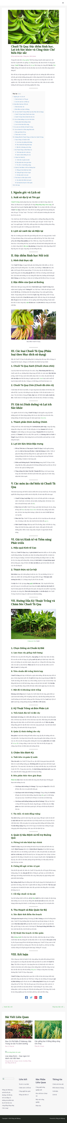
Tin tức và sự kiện (24, 1084)
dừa (34, 503)
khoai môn (33, 509)
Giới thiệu (55, 1091)
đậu (43, 795)
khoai (23, 509)
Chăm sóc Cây (32, 641)
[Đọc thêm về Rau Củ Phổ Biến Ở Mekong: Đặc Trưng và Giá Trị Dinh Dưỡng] (18, 1029)
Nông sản (26, 56)
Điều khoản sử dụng (58, 1087)
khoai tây (43, 418)
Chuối (16, 65)
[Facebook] (26, 997)
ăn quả (33, 65)
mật (27, 302)
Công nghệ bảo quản (24, 1091)
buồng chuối (17, 937)
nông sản (33, 969)
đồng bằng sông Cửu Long (43, 204)
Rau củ (7, 1046)
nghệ (31, 583)
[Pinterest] (36, 997)
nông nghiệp (25, 60)
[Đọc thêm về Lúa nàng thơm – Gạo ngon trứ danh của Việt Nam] (12, 1052)
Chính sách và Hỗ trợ (25, 1087)
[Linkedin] (40, 997)
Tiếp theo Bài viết (58, 1007)
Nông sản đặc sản (12, 1062)
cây (29, 62)
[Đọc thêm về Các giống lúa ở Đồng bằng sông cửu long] (48, 1029)
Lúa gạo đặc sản (9, 1061)
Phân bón (14, 780)
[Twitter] (31, 997)
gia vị (46, 521)
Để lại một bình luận (16, 56)
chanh (41, 378)
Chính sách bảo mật (58, 1084)
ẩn (19, 93)
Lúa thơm (25, 1061)
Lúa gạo (42, 1046)
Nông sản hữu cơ (23, 1094)
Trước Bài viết (7, 1007)
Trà (54, 65)
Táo (16, 210)
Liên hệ (55, 1094)
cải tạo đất (15, 743)
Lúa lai (20, 1061)
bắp (34, 898)
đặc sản (26, 246)
